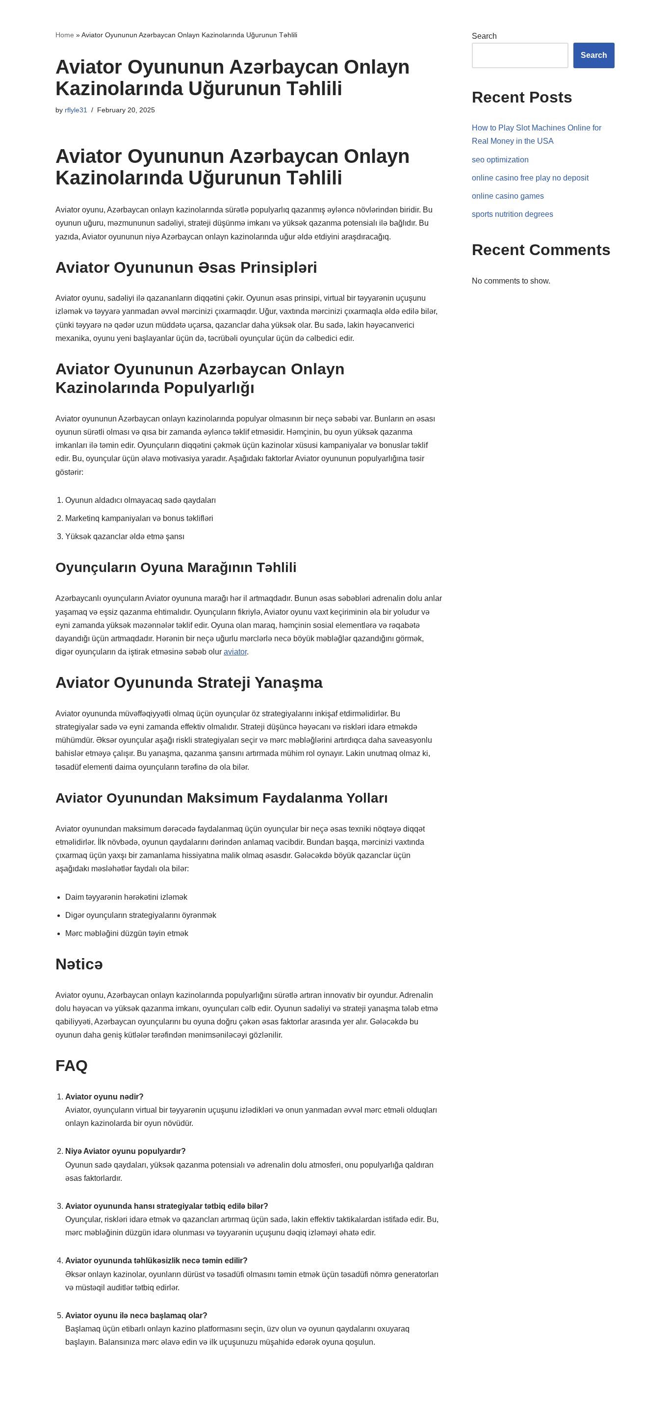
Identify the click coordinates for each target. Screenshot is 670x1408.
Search (484, 36)
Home (64, 35)
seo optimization (500, 160)
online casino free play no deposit (530, 178)
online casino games (508, 196)
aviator (235, 652)
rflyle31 (76, 110)
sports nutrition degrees (512, 214)
